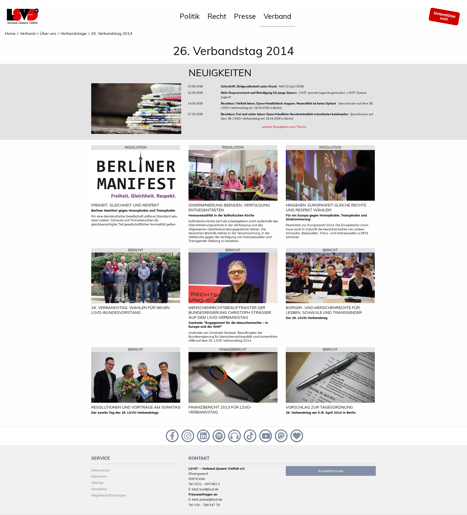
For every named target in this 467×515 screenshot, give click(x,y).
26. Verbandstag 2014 (111, 33)
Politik (190, 16)
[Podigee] (234, 435)
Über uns (48, 33)
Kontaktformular (330, 471)
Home (10, 33)
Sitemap (97, 483)
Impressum (99, 476)
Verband (277, 16)
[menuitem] (190, 17)
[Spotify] (218, 435)
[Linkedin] (203, 435)
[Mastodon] (280, 435)
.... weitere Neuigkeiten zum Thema (282, 127)
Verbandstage (74, 33)
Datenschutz (100, 470)
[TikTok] (249, 435)
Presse (245, 16)
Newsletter (99, 489)
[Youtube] (265, 435)
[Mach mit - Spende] (295, 435)
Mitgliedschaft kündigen (108, 495)
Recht (216, 16)
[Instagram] (187, 435)
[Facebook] (172, 435)
